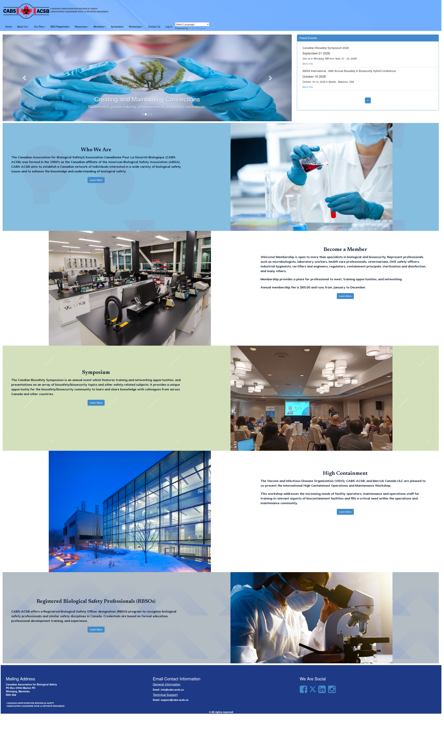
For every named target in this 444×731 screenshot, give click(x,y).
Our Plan (39, 26)
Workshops (135, 26)
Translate (200, 28)
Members (98, 26)
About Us (22, 26)
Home (8, 26)
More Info (307, 63)
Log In (168, 26)
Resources (81, 26)
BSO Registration (60, 26)
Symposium (117, 26)
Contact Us (154, 26)
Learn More (96, 180)
